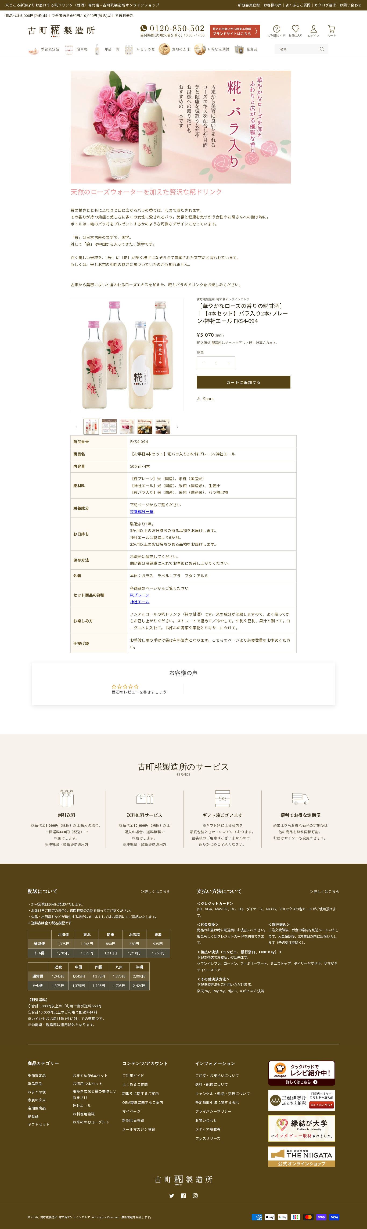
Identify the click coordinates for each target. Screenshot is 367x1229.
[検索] (322, 49)
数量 (200, 352)
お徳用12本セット (87, 1083)
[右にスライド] (178, 427)
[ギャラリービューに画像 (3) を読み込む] (127, 426)
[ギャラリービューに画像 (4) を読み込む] (144, 426)
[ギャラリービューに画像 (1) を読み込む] (91, 426)
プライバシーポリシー (213, 1111)
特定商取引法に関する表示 (217, 1102)
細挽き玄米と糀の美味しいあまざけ (95, 1094)
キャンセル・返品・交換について (222, 1093)
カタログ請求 (325, 5)
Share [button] (208, 398)
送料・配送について (211, 1084)
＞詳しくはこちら (155, 891)
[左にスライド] (76, 427)
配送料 (217, 342)
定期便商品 (37, 1108)
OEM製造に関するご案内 (142, 1102)
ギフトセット (39, 1124)
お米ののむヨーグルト (91, 1122)
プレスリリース (208, 1138)
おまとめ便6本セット (90, 1075)
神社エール (82, 1105)
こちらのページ (225, 640)
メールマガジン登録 (138, 1129)
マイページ (131, 1111)
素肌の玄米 (37, 1100)
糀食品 (33, 1116)
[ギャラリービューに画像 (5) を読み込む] (162, 426)
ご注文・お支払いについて (217, 1075)
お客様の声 (273, 5)
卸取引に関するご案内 (140, 1093)
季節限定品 (37, 1075)
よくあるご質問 (298, 5)
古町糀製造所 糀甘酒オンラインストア (65, 1217)
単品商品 (35, 1083)
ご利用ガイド (133, 1075)
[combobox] (301, 49)
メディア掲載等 (208, 1129)
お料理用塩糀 (84, 1114)
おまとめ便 (37, 1092)
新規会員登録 (249, 5)
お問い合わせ (351, 5)
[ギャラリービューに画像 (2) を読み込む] (109, 426)
